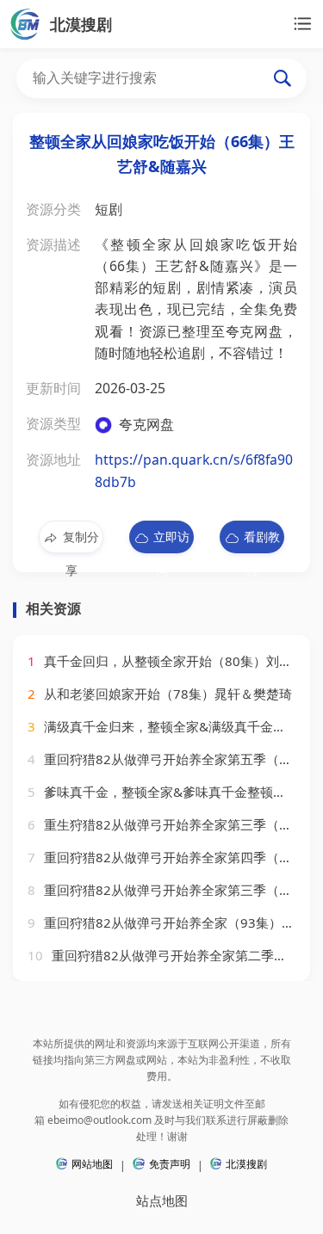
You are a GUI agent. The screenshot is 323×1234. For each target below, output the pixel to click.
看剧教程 (262, 540)
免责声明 (169, 1164)
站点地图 (162, 1200)
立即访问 (171, 540)
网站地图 (92, 1164)
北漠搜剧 (246, 1164)
